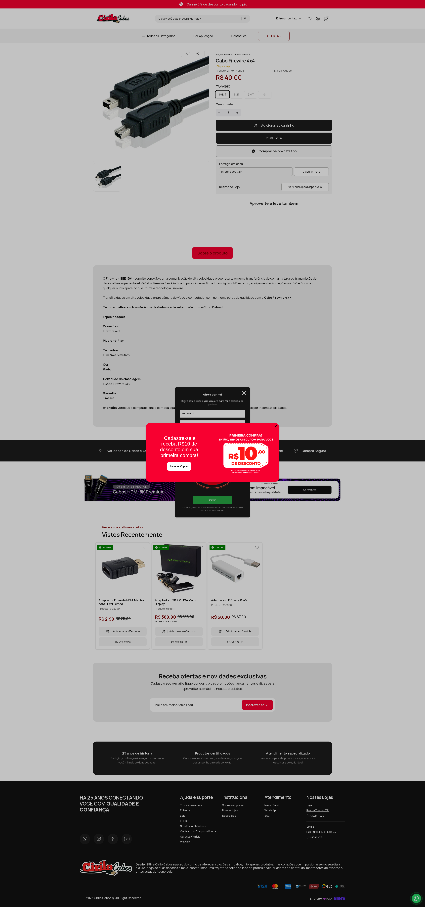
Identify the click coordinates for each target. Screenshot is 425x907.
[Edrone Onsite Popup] (212, 453)
